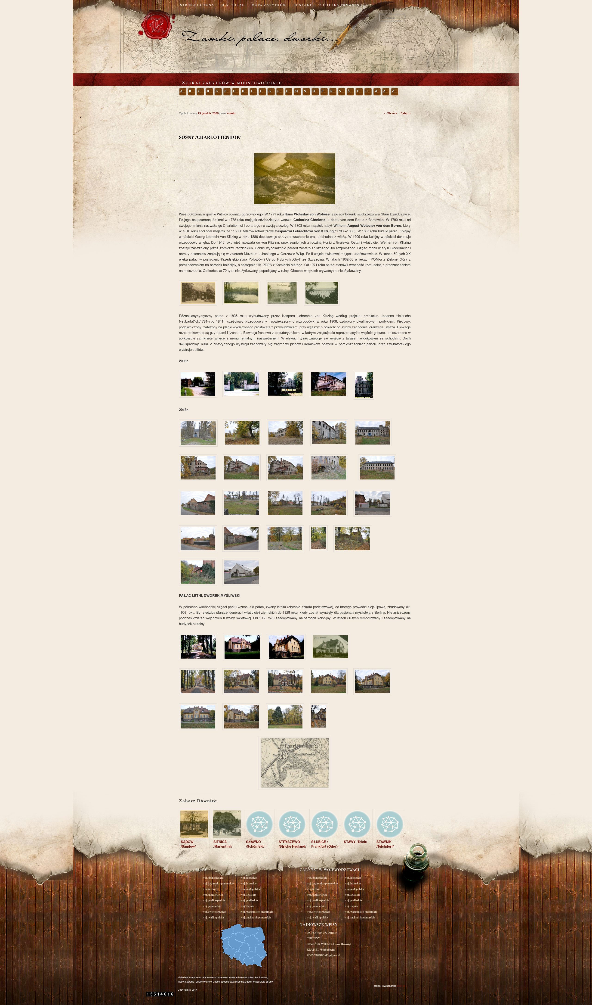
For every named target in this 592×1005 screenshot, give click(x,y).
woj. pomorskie (212, 906)
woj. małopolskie (250, 889)
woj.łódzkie (209, 889)
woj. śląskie (247, 906)
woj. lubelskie (248, 878)
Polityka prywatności (344, 5)
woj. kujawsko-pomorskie (218, 883)
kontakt (303, 5)
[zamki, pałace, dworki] (296, 28)
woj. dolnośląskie (213, 878)
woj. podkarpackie (214, 900)
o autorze (233, 5)
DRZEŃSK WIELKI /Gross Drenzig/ (329, 944)
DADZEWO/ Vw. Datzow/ (322, 933)
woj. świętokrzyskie (214, 912)
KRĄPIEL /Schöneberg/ (321, 950)
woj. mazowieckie (213, 895)
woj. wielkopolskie (213, 917)
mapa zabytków (269, 5)
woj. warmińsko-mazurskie (256, 912)
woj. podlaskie (249, 900)
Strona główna (197, 5)
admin (231, 113)
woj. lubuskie (248, 883)
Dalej (406, 113)
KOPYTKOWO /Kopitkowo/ (323, 955)
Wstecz (390, 113)
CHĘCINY (313, 938)
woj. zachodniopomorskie (255, 917)
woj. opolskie (248, 895)
